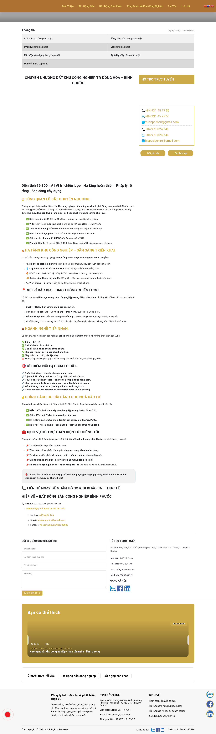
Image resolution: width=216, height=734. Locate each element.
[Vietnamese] (212, 6)
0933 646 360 (128, 569)
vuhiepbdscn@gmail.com (162, 122)
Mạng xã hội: (118, 580)
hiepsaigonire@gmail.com (51, 520)
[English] (208, 6)
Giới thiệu (68, 6)
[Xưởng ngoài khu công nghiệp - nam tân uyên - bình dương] (108, 638)
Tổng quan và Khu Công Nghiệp (145, 6)
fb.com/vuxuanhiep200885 (54, 525)
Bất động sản (86, 6)
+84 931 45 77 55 (157, 110)
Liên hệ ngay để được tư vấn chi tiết (45, 508)
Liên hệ (185, 6)
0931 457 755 (126, 558)
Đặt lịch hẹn (180, 153)
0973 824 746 (125, 563)
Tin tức (172, 6)
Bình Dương (179, 623)
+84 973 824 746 (157, 129)
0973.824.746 (46, 515)
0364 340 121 (126, 575)
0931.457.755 (124, 710)
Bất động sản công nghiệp (78, 676)
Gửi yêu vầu (153, 153)
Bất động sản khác (110, 6)
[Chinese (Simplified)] (205, 6)
